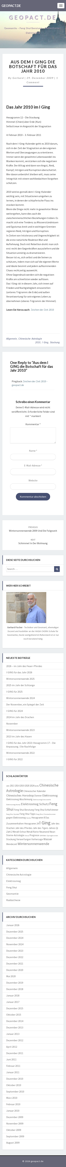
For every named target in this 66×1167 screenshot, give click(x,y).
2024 (32, 785)
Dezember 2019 (14, 982)
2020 (27, 785)
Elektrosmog (50, 795)
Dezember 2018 (14, 989)
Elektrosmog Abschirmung (19, 799)
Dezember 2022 (14, 957)
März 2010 (11, 1097)
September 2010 (15, 1091)
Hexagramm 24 (31, 823)
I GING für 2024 (14, 710)
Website (33, 480)
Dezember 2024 (14, 937)
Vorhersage (37, 839)
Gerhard (18, 77)
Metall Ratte (32, 831)
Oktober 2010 (13, 1085)
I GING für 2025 (14, 691)
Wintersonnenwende (33, 843)
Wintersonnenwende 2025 (20, 678)
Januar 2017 (12, 1001)
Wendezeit (11, 844)
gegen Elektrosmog (16, 817)
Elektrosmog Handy (13, 805)
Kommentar (33, 424)
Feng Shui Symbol (12, 814)
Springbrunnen (52, 836)
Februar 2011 (13, 1065)
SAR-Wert (43, 836)
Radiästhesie (13, 900)
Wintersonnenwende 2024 (20, 698)
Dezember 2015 (14, 1008)
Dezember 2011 (14, 1053)
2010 (37, 342)
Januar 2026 (12, 925)
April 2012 (11, 1046)
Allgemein (11, 338)
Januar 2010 (12, 1110)
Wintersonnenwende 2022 (20, 752)
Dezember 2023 (14, 950)
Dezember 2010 (14, 1078)
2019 (22, 785)
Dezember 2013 (14, 1027)
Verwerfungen (23, 839)
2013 (12, 785)
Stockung (55, 342)
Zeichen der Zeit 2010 (42, 309)
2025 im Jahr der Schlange (20, 685)
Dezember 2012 (14, 1040)
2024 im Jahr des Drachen (20, 717)
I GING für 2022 (14, 759)
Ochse (27, 836)
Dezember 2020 (14, 970)
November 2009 (14, 1123)
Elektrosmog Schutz (35, 804)
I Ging (45, 342)
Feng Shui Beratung (24, 809)
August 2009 (13, 1142)
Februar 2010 (13, 1104)
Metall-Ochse (19, 831)
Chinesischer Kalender (34, 791)
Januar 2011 (12, 1072)
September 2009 (15, 1136)
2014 (17, 785)
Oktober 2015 (13, 1014)
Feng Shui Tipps (28, 813)
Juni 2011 (11, 1059)
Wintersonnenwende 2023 (20, 730)
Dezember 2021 (14, 963)
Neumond (44, 831)
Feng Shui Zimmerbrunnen (46, 814)
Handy (28, 818)
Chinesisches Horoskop (20, 795)
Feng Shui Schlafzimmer (46, 809)
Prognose (34, 835)
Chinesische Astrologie (30, 338)
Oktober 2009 (13, 1130)
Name (33, 450)
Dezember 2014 (14, 1021)
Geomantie (12, 893)
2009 (7, 786)
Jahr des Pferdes (23, 828)
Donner (38, 795)
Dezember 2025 (14, 931)
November (12, 723)
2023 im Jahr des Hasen (19, 736)
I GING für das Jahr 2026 (19, 672)
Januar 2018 (12, 995)
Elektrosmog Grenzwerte (42, 800)
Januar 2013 (12, 1033)
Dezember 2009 (14, 1117)
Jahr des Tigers (40, 828)
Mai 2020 (11, 976)
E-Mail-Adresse (33, 465)
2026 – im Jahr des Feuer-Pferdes (24, 666)
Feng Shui (11, 887)
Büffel (37, 786)
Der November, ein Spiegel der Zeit (25, 704)
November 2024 (14, 944)
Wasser (47, 839)
